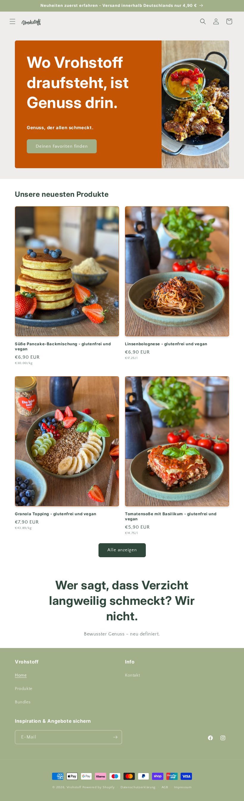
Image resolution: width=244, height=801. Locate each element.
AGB (165, 787)
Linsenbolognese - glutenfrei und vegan (166, 343)
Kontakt (132, 675)
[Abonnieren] (115, 737)
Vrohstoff (74, 787)
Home (20, 675)
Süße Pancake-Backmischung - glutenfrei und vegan (63, 346)
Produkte (23, 688)
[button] (12, 21)
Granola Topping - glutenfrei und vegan (55, 513)
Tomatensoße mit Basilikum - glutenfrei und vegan (170, 516)
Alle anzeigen (122, 549)
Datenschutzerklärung (138, 787)
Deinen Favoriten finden (62, 146)
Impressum (183, 787)
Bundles (22, 702)
